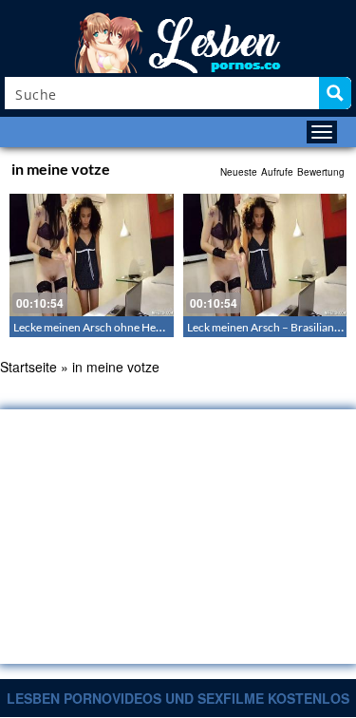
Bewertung (321, 172)
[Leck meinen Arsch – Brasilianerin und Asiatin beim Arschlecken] (265, 255)
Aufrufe (277, 172)
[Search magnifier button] (335, 93)
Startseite (28, 366)
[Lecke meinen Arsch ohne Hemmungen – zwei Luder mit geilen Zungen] (91, 255)
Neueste (238, 172)
